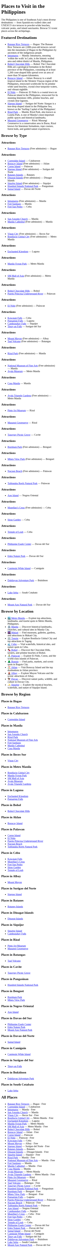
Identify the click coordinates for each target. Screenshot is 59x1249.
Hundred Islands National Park (23, 186)
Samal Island (14, 189)
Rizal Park (13, 112)
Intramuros (13, 55)
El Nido (11, 92)
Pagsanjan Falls (15, 320)
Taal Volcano (14, 341)
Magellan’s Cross (16, 507)
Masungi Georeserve (18, 120)
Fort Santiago (14, 204)
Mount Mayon (15, 338)
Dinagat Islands (15, 177)
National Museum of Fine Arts (23, 365)
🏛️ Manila (13, 626)
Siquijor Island (15, 183)
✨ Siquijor (13, 684)
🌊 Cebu (12, 644)
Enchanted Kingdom (18, 251)
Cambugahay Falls (17, 323)
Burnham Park (15, 447)
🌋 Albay (12, 673)
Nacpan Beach (15, 471)
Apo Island (13, 495)
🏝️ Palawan (14, 655)
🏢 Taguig (13, 638)
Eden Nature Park (16, 556)
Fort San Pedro (15, 206)
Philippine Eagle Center (19, 544)
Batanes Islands (15, 175)
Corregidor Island (16, 160)
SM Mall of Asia (16, 275)
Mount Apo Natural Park (20, 604)
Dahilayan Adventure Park (21, 580)
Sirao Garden (14, 519)
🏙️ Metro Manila (16, 618)
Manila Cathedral (16, 221)
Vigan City (13, 233)
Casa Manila (14, 383)
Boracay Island (15, 78)
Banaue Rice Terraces (18, 44)
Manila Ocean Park (17, 263)
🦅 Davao (13, 679)
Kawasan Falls (15, 318)
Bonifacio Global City (19, 236)
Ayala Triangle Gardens (19, 395)
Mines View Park (16, 459)
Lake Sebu (13, 592)
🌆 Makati (13, 632)
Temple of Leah (15, 532)
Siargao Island (15, 103)
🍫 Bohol (12, 650)
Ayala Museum (15, 371)
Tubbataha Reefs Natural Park (22, 483)
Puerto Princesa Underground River (25, 293)
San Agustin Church (18, 219)
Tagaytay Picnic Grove (19, 434)
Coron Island (14, 166)
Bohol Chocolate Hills (19, 64)
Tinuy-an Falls (15, 326)
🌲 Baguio (13, 661)
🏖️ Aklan (12, 667)
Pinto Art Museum (17, 410)
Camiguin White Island (19, 568)
